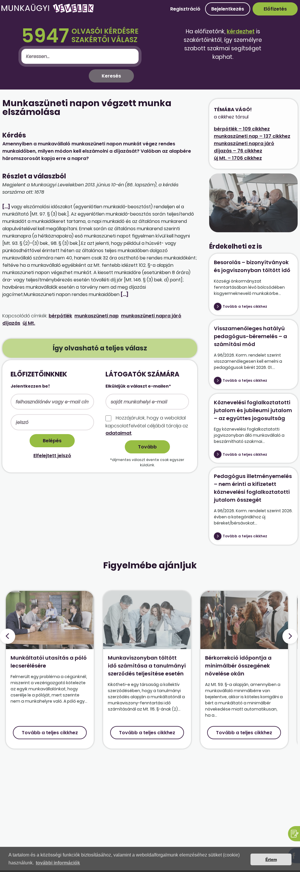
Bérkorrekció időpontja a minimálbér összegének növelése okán (238, 665)
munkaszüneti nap (96, 315)
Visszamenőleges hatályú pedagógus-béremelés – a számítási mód (250, 336)
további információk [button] (58, 862)
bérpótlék (60, 315)
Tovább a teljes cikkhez (245, 306)
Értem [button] (271, 859)
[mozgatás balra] (7, 636)
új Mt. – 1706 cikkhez (238, 158)
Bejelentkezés (227, 9)
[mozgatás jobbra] (290, 636)
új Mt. (29, 323)
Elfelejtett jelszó (52, 455)
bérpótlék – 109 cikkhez (242, 128)
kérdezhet (241, 31)
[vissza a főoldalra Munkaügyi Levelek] (47, 11)
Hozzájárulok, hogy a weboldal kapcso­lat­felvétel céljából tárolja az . (146, 425)
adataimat (118, 433)
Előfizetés (275, 9)
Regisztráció (185, 9)
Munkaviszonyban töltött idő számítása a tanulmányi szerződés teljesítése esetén (147, 665)
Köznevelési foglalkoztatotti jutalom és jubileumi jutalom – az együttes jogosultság (253, 410)
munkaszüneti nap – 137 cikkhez (252, 136)
